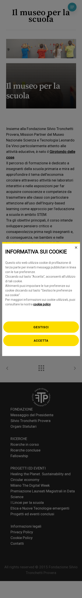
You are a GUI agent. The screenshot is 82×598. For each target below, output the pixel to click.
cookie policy (42, 304)
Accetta (41, 340)
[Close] (76, 247)
